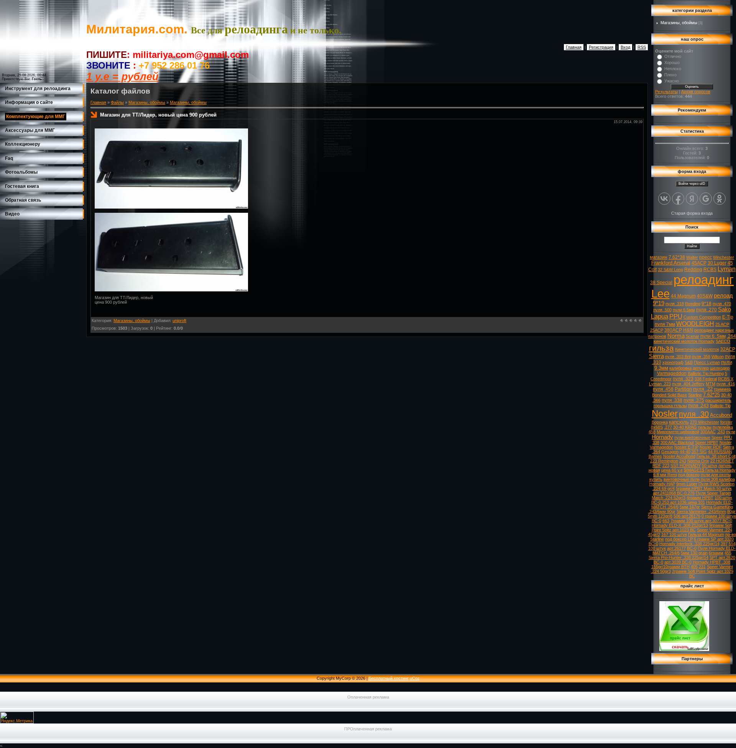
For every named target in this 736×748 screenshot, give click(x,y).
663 (665, 520)
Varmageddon (672, 373)
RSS (641, 47)
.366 (656, 400)
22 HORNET (722, 461)
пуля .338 (672, 400)
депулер (701, 368)
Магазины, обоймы (146, 102)
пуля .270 (706, 309)
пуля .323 (683, 378)
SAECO (723, 341)
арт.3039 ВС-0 (678, 562)
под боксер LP (679, 539)
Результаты (666, 91)
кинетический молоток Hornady (684, 341)
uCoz (415, 678)
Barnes (655, 456)
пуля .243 (698, 405)
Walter (692, 257)
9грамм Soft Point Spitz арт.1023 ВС (692, 527)
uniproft (179, 320)
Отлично (672, 56)
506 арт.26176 (687, 516)
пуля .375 (693, 400)
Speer (717, 437)
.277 (668, 427)
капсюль (679, 422)
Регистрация (601, 47)
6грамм (716, 553)
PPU (675, 316)
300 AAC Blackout (677, 442)
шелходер (719, 368)
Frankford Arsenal (670, 263)
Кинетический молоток (697, 349)
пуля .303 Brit (678, 356)
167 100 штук (674, 534)
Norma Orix (698, 461)
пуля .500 (662, 309)
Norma (676, 336)
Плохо (670, 74)
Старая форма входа (692, 213)
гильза (661, 348)
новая (654, 470)
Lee (660, 293)
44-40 (685, 451)
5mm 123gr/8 (660, 516)
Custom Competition (702, 317)
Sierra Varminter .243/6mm (701, 511)
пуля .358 (701, 356)
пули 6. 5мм (713, 336)
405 (694, 566)
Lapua (659, 316)
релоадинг (704, 280)
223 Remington (664, 461)
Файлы (117, 102)
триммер (722, 389)
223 (665, 465)
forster (726, 422)
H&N (688, 330)
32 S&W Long (670, 269)
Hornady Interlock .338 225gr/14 (689, 543)
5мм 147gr (690, 507)
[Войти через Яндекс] (692, 198)
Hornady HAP (662, 484)
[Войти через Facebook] (678, 198)
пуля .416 (725, 383)
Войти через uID (691, 184)
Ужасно (671, 81)
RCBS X (725, 378)
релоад (723, 296)
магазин (658, 257)
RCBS (709, 269)
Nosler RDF (711, 447)
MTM (710, 383)
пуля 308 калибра (718, 479)
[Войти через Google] (706, 198)
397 (724, 543)
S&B (689, 362)
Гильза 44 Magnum (706, 534)
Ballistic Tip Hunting (706, 373)
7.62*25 (711, 395)
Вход (625, 47)
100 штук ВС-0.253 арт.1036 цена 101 (692, 500)
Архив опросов (695, 91)
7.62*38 (677, 257)
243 (682, 461)
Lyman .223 (660, 383)
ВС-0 (692, 548)
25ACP (656, 330)
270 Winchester (704, 422)
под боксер (689, 474)
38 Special (661, 282)
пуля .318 (674, 303)
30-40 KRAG (685, 427)
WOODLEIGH (695, 324)
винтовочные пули (682, 479)
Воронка (660, 422)
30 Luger (717, 263)
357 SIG (699, 451)
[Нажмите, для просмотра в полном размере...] (171, 207)
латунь (725, 465)
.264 (731, 336)
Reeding (692, 303)
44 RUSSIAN (720, 451)
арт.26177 (676, 548)
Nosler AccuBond (679, 456)
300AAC (708, 431)
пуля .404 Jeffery (688, 383)
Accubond (721, 415)
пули (730, 431)
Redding (693, 269)
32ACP (727, 349)
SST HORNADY (685, 465)
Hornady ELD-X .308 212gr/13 (680, 525)
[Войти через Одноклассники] (719, 198)
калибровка (680, 368)
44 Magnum (683, 296)
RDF (656, 465)
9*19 (658, 303)
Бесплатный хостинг (389, 678)
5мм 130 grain (694, 553)
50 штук (709, 465)
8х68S (657, 427)
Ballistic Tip (720, 405)
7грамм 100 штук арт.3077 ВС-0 (701, 520)
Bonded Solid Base (669, 395)
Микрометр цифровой (678, 431)
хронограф (672, 362)
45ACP (699, 263)
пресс (705, 257)
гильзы (704, 427)
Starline (695, 395)
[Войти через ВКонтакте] (664, 198)
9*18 (706, 303)
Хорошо (672, 62)
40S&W (705, 296)
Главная (574, 47)
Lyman (727, 269)
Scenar (692, 336)
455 (727, 553)
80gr (731, 511)
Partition (683, 389)
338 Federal (706, 378)
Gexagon (669, 451)
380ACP (673, 330)
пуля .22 (703, 389)
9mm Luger (686, 484)
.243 (721, 431)
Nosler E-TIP (686, 447)
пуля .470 (722, 303)
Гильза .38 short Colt (716, 456)
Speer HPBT (706, 442)
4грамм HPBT (700, 497)
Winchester (723, 257)
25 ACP (722, 324)
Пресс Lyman (707, 362)
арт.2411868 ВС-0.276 (674, 493)
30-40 (726, 395)
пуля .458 (663, 389)
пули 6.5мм (684, 309)
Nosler (665, 413)
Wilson (717, 356)
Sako (724, 309)
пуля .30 (694, 414)
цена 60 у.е (672, 470)
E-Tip (727, 317)
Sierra (656, 356)
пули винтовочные (692, 437)
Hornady (662, 437)
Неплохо (672, 68)
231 (702, 566)
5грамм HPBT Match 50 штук (704, 488)
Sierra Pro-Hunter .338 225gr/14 (678, 557)
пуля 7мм (665, 324)
